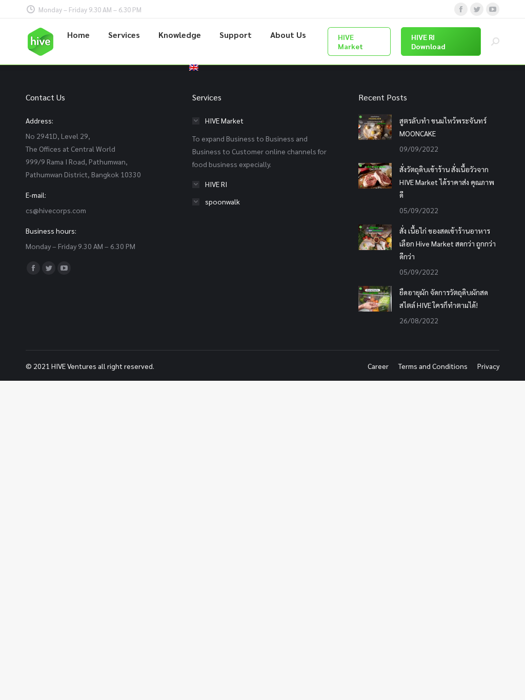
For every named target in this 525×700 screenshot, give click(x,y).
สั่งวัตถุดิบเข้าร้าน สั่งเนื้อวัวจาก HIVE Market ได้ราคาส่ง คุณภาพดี (446, 181)
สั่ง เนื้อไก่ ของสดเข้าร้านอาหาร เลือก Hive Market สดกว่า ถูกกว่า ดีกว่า (447, 243)
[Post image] (375, 127)
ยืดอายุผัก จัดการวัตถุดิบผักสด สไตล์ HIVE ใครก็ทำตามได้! (443, 298)
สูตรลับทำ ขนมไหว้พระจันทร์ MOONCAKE (443, 127)
